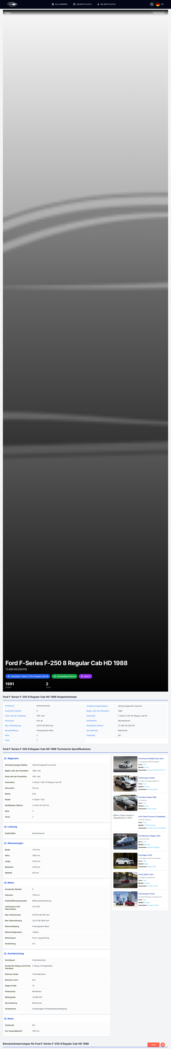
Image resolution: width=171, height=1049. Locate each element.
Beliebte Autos (108, 4)
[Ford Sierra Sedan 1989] (125, 803)
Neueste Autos (84, 4)
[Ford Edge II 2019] (125, 861)
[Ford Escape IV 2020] (125, 783)
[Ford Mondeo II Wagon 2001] (125, 841)
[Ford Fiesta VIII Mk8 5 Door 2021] (125, 764)
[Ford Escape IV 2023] (125, 899)
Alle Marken (61, 4)
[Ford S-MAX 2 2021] (125, 880)
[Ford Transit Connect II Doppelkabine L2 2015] (125, 822)
